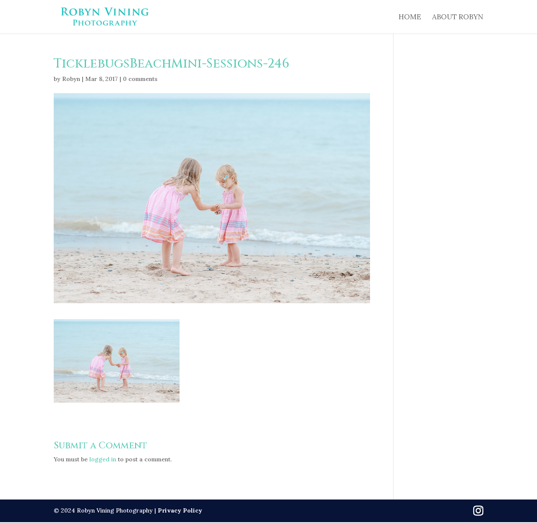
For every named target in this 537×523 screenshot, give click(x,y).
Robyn (71, 79)
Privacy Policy (180, 510)
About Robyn (457, 17)
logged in (102, 459)
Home (410, 17)
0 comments (140, 79)
